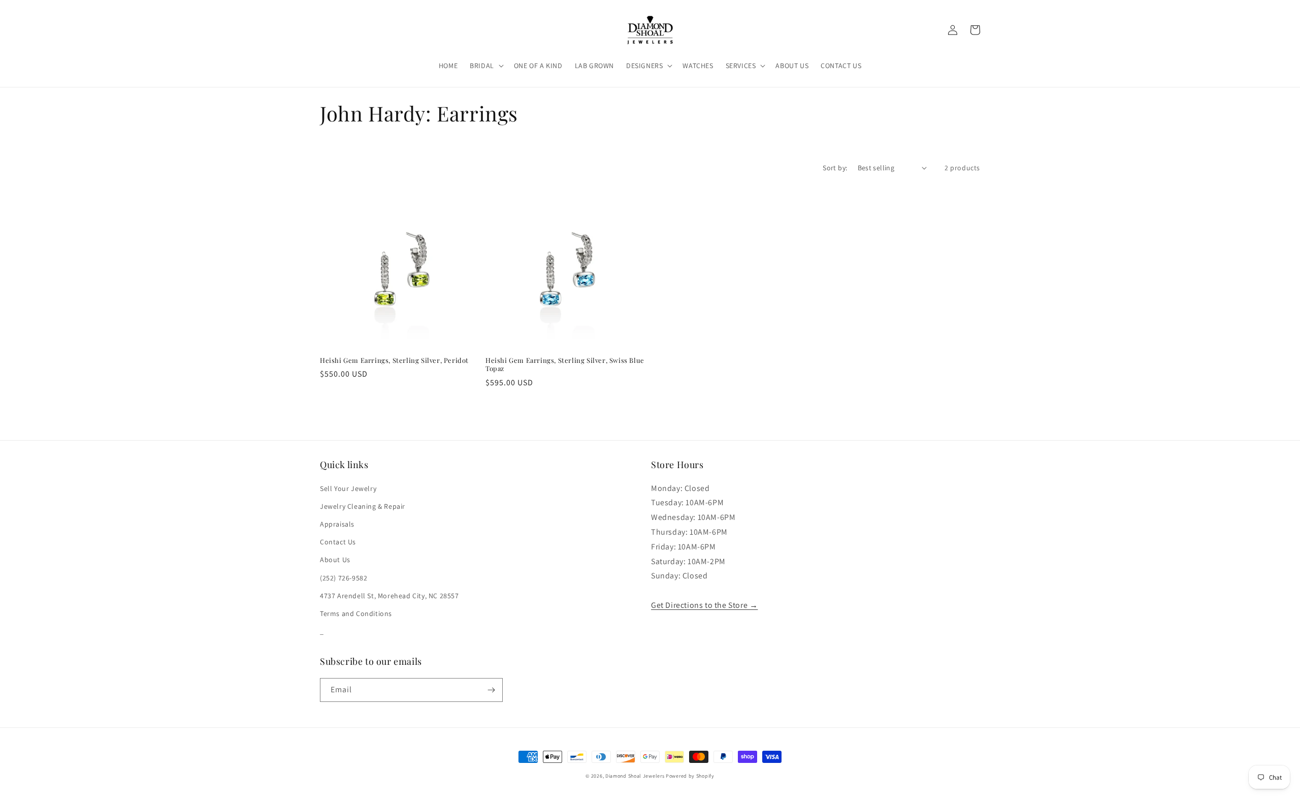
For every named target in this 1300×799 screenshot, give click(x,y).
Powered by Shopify (690, 776)
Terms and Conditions (356, 613)
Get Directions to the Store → (704, 605)
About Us (335, 559)
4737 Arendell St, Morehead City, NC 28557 (389, 595)
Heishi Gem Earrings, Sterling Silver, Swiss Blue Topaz (564, 364)
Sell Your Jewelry (348, 488)
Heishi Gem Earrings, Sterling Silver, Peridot (394, 360)
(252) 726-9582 (343, 577)
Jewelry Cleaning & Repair (362, 506)
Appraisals (337, 524)
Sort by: (835, 167)
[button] (486, 65)
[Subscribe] (491, 690)
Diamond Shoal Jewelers (634, 776)
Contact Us (338, 541)
